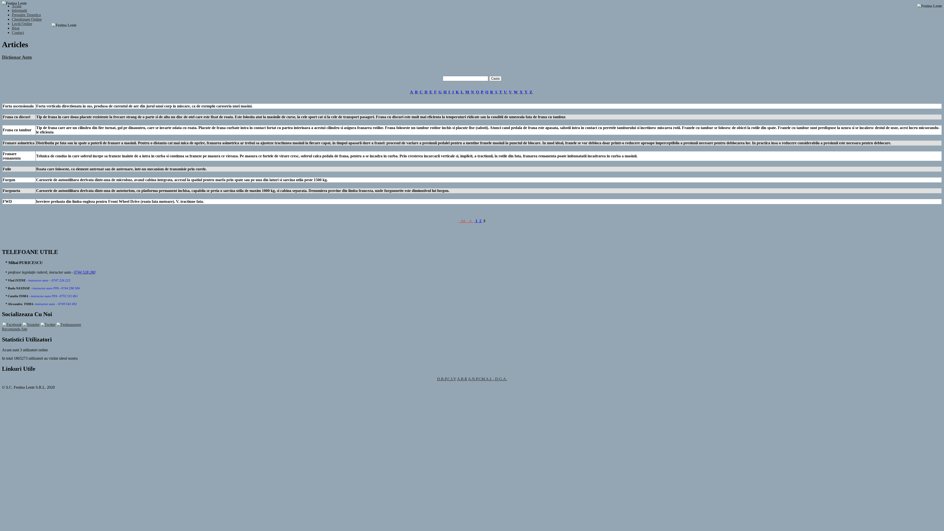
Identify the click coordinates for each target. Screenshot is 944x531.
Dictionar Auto (17, 57)
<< (463, 221)
